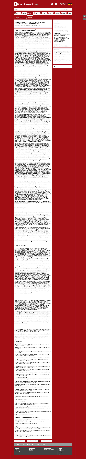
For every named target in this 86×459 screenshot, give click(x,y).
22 (33, 150)
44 (31, 292)
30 (15, 403)
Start (17, 17)
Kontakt (60, 449)
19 (15, 377)
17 (47, 122)
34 (15, 414)
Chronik (16, 449)
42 (15, 430)
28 (15, 399)
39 (15, 423)
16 (15, 369)
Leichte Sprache (61, 450)
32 (15, 408)
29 (15, 400)
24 (31, 153)
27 (15, 396)
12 (15, 359)
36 (15, 417)
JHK (23, 17)
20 (15, 378)
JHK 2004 (30, 17)
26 (15, 394)
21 (40, 141)
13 (15, 362)
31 (15, 406)
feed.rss (31, 450)
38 (27, 235)
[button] (19, 444)
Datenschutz (61, 452)
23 (38, 151)
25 (44, 154)
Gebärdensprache (62, 451)
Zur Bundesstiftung (18, 451)
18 (33, 128)
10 (15, 354)
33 (19, 198)
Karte (15, 450)
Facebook (31, 449)
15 (15, 366)
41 (19, 266)
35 (15, 415)
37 (39, 231)
